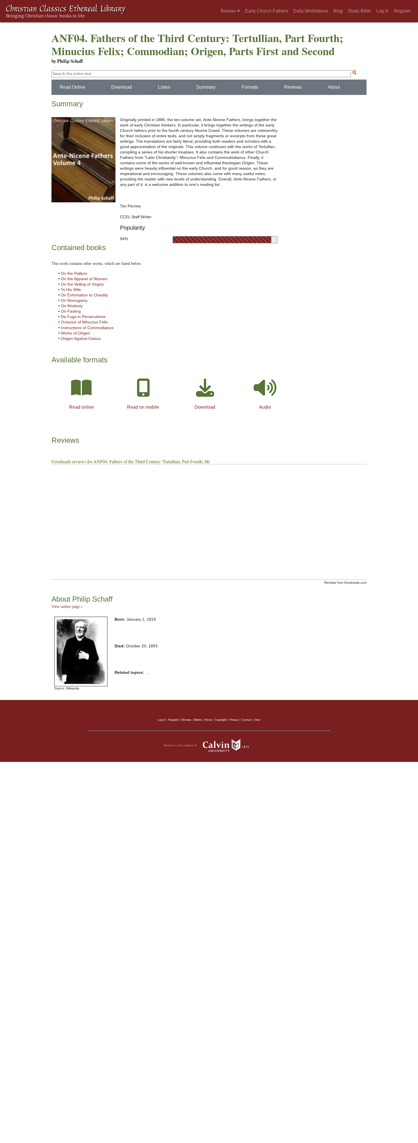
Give (257, 719)
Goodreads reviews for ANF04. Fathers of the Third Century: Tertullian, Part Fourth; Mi (130, 461)
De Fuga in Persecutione (83, 317)
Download (121, 87)
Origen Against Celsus (81, 338)
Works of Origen (75, 333)
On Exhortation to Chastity (84, 295)
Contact (247, 719)
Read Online (72, 87)
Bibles (198, 719)
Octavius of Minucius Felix (84, 322)
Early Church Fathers (266, 11)
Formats (250, 87)
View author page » (67, 606)
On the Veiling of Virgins (82, 284)
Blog (338, 11)
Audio (265, 407)
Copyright (221, 719)
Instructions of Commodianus (87, 328)
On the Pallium (74, 273)
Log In (382, 11)
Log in (162, 719)
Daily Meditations (310, 11)
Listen (164, 87)
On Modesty (72, 306)
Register (402, 11)
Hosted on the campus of (181, 745)
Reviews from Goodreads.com (345, 582)
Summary (206, 87)
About (334, 87)
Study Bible (359, 11)
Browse (229, 11)
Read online (81, 407)
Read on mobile (143, 407)
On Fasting (71, 311)
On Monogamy (74, 300)
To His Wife (71, 290)
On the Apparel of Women (84, 279)
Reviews (293, 87)
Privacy (234, 719)
